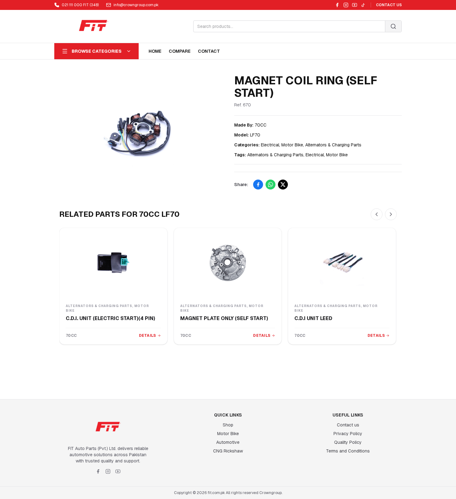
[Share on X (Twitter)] (283, 184)
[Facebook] (337, 4)
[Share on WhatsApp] (270, 184)
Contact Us (389, 4)
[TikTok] (363, 4)
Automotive (227, 442)
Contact (209, 51)
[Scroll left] (376, 214)
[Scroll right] (391, 214)
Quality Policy (348, 442)
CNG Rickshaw (228, 451)
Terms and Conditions (348, 451)
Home (155, 51)
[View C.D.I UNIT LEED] (342, 262)
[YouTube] (354, 4)
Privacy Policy (347, 433)
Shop (228, 425)
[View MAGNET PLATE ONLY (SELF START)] (228, 262)
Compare (179, 51)
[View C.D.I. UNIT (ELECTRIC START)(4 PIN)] (113, 262)
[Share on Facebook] (258, 184)
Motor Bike (228, 433)
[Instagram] (345, 4)
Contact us (348, 425)
